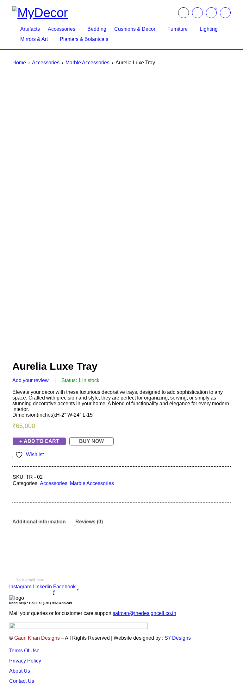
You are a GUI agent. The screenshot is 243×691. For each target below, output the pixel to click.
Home (19, 62)
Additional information (39, 521)
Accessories (45, 62)
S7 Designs (178, 638)
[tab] (39, 521)
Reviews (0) (89, 521)
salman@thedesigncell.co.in (144, 613)
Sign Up (226, 577)
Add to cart (41, 441)
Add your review (30, 380)
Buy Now (91, 441)
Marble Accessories (87, 62)
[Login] (197, 12)
